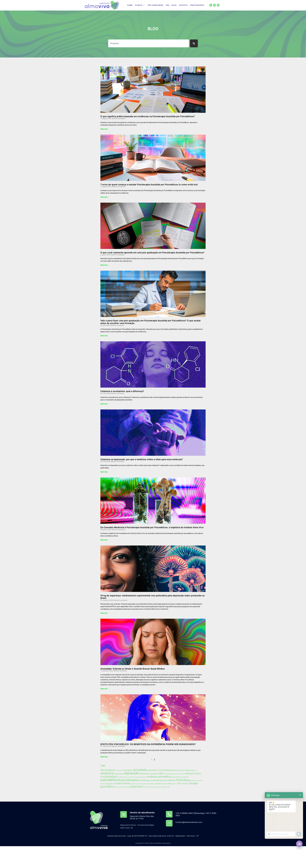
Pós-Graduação (155, 5)
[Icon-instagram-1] (210, 5)
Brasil (195, 770)
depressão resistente (149, 773)
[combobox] (148, 43)
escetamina (169, 774)
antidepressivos (170, 770)
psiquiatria (110, 783)
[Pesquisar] (194, 43)
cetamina (107, 773)
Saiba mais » (104, 129)
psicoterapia (129, 780)
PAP (187, 777)
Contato (183, 5)
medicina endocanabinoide (137, 777)
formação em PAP (179, 774)
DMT (161, 773)
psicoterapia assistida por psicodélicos (157, 780)
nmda (184, 777)
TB (176, 784)
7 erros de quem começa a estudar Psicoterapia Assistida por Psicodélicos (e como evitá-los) (149, 184)
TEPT (179, 783)
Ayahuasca (188, 770)
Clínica (138, 5)
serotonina (143, 784)
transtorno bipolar (124, 787)
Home (129, 5)
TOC (116, 787)
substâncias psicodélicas (164, 783)
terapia (185, 783)
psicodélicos (110, 779)
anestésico (128, 770)
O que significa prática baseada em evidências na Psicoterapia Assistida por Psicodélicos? (147, 116)
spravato (150, 784)
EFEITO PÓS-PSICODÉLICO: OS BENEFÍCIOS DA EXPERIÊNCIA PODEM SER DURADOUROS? (148, 744)
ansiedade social (154, 770)
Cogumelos (119, 773)
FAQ (167, 5)
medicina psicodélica (159, 777)
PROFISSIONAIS (197, 5)
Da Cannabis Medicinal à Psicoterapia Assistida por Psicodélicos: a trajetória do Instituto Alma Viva (151, 527)
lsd (107, 777)
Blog (174, 5)
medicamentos (123, 777)
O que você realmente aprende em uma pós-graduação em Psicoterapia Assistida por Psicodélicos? (152, 252)
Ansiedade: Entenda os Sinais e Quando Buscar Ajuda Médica (132, 668)
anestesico (119, 770)
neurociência (176, 777)
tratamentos (165, 787)
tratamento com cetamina (152, 787)
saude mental (122, 783)
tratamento (136, 787)
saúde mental (134, 784)
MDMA (113, 777)
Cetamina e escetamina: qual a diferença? (122, 391)
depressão (131, 773)
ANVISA (181, 770)
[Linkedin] (218, 5)
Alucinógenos (107, 770)
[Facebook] (214, 5)
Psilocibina (183, 780)
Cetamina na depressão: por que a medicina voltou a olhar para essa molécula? (141, 459)
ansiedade (140, 770)
